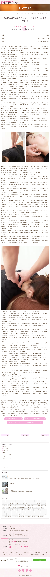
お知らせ (4, 446)
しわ (7, 507)
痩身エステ (9, 516)
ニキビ (10, 503)
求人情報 (41, 516)
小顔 (34, 509)
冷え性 (33, 507)
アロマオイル (5, 462)
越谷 (15, 509)
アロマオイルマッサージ (21, 507)
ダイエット (4, 514)
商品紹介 (4, 463)
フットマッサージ (17, 505)
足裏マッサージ (5, 503)
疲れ (9, 507)
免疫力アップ (5, 509)
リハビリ (39, 514)
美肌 (9, 509)
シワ (13, 503)
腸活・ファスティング (7, 458)
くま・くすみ (38, 505)
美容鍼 (42, 507)
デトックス (9, 514)
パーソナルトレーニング (7, 454)
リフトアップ (28, 503)
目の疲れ (38, 509)
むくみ (19, 509)
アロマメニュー (6, 450)
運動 (38, 516)
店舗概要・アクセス (22, 554)
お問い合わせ (44, 554)
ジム (42, 514)
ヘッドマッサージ (43, 509)
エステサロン (34, 516)
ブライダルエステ (28, 516)
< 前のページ (5, 435)
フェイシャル (5, 448)
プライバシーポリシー (34, 554)
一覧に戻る (25, 435)
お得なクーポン (27, 552)
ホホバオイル (24, 505)
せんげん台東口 (14, 507)
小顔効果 (28, 505)
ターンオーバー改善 (18, 503)
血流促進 (12, 509)
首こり (24, 503)
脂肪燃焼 (32, 505)
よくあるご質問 (36, 552)
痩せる (4, 507)
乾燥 (22, 509)
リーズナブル (5, 505)
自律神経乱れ (39, 503)
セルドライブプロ (15, 514)
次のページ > (45, 435)
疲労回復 (28, 509)
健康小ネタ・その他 (6, 465)
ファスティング (21, 516)
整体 (31, 509)
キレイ (42, 505)
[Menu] (47, 2)
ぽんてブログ (12, 554)
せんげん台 (19, 413)
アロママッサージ (11, 505)
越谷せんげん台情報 (6, 467)
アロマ (26, 413)
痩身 (45, 505)
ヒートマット (38, 507)
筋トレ (46, 514)
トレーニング (25, 514)
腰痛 (25, 509)
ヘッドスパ (4, 516)
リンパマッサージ (15, 516)
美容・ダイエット (6, 456)
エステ (4, 452)
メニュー (5, 552)
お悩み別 (4, 460)
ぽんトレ (20, 514)
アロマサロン (34, 503)
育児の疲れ (44, 503)
